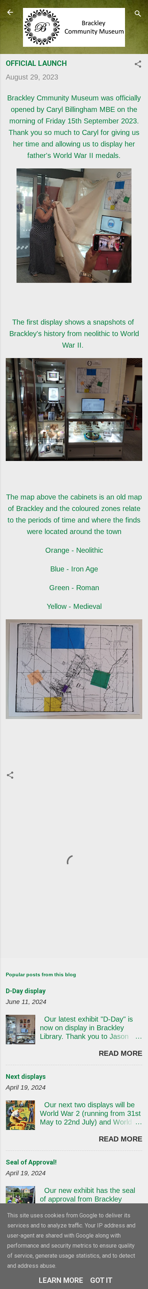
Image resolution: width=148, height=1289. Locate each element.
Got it (101, 1280)
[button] (138, 65)
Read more (120, 1053)
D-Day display (26, 991)
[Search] (138, 15)
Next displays (26, 1076)
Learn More (61, 1280)
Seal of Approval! (31, 1162)
